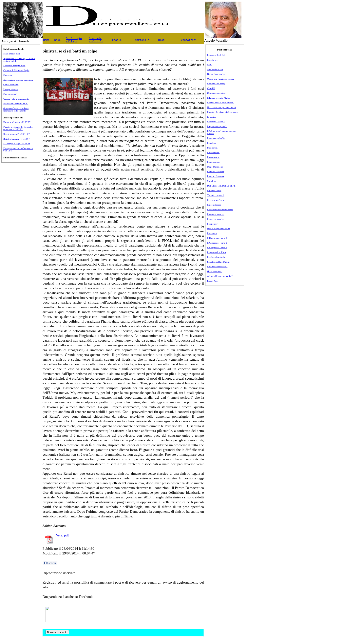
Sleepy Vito (212, 281)
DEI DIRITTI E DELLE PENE (221, 186)
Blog (161, 40)
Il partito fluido (214, 190)
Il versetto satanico (215, 214)
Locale (117, 40)
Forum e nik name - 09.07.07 (16, 122)
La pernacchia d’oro (216, 252)
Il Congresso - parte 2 (217, 243)
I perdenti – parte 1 (216, 121)
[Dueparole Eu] (58, 621)
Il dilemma (212, 233)
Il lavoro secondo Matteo (218, 98)
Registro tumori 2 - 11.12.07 (16, 139)
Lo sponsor (212, 224)
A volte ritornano (215, 69)
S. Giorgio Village (74, 40)
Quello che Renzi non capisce (220, 79)
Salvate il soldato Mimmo (219, 262)
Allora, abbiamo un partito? (220, 276)
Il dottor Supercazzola (217, 266)
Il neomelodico (214, 205)
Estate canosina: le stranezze (220, 209)
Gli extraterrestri (214, 271)
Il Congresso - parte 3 (217, 247)
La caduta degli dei (216, 55)
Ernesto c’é (212, 60)
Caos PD (211, 88)
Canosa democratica (216, 93)
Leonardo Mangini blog (14, 65)
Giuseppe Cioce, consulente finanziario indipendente (15, 109)
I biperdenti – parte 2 (217, 126)
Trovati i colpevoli (215, 195)
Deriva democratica (216, 74)
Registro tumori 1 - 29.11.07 (16, 134)
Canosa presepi (10, 94)
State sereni (212, 148)
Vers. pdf (62, 535)
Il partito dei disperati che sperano (222, 112)
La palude (211, 143)
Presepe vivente (10, 89)
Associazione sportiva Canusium (18, 80)
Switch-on (212, 181)
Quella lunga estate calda (218, 228)
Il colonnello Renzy (216, 83)
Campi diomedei (10, 84)
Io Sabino (211, 117)
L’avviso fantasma (215, 171)
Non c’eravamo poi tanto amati (221, 107)
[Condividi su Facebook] (50, 565)
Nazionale (142, 40)
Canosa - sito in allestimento (16, 99)
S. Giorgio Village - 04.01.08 (16, 143)
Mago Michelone (215, 167)
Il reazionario (213, 157)
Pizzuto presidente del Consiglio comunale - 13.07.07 (18, 128)
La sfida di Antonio (216, 257)
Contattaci (189, 40)
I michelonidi (213, 152)
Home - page (52, 40)
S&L (209, 64)
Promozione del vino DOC (15, 103)
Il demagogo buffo (216, 138)
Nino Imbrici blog (11, 53)
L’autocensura (213, 162)
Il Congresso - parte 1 (217, 238)
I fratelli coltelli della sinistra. (220, 102)
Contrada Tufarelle (96, 40)
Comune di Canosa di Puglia (16, 70)
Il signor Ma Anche (216, 200)
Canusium (7, 75)
